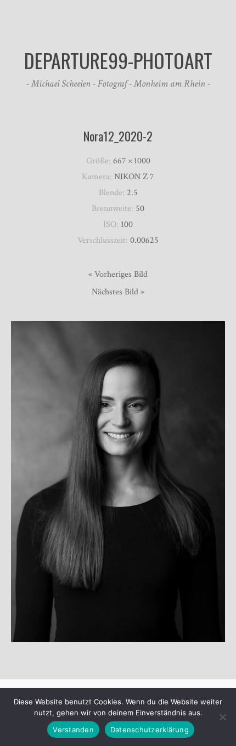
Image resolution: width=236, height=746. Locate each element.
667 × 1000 (131, 161)
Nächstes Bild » (118, 292)
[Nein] (222, 716)
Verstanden (73, 729)
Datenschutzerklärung (149, 729)
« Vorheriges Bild (118, 274)
